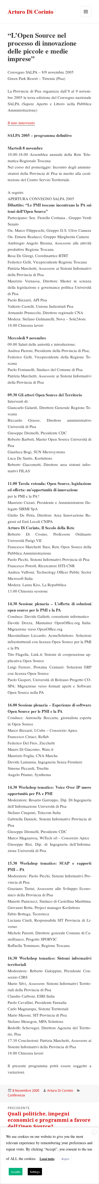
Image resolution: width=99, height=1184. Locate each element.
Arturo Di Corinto (30, 11)
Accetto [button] (15, 1171)
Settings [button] (35, 1171)
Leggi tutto (47, 1159)
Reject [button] (65, 1159)
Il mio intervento (21, 122)
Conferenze (16, 1095)
